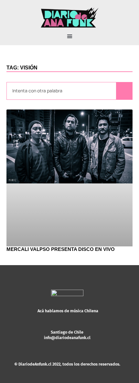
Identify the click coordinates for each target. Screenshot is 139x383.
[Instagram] (58, 343)
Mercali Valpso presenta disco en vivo (60, 249)
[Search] (124, 90)
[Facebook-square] (67, 343)
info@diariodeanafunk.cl (67, 337)
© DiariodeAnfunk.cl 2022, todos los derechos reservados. (67, 364)
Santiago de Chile (67, 332)
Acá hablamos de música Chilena (67, 310)
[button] (69, 36)
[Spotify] (76, 343)
